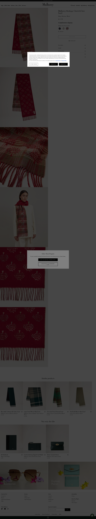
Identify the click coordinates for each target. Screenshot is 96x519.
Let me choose (33, 64)
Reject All (53, 64)
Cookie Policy (57, 60)
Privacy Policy (64, 60)
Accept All (63, 64)
